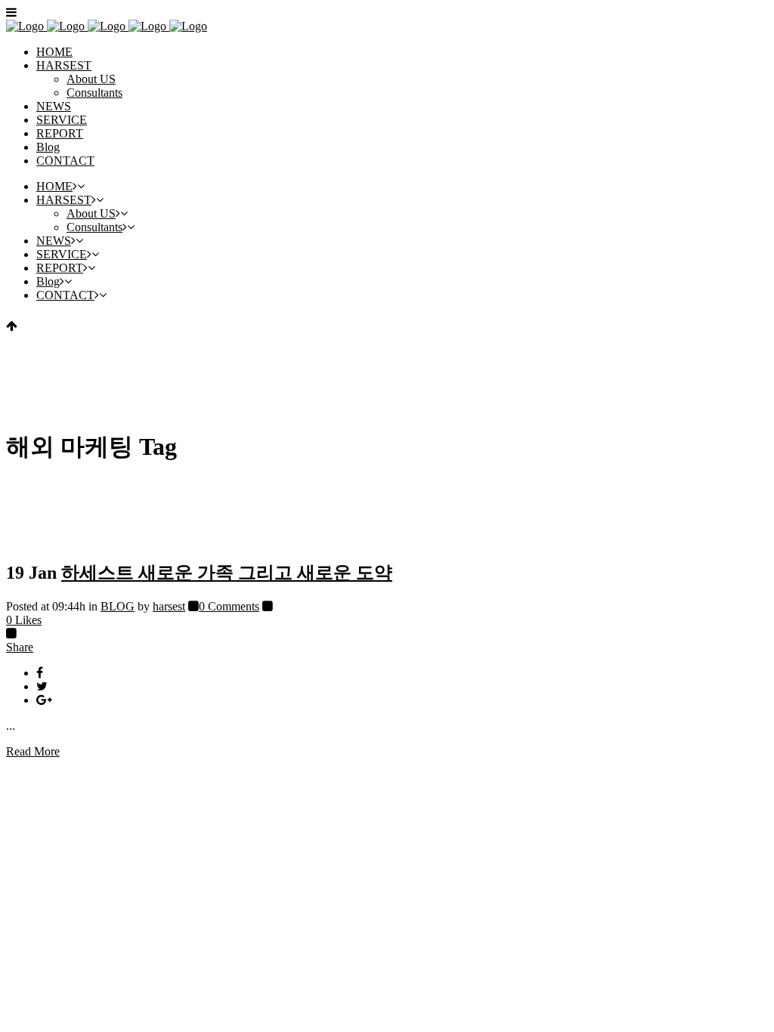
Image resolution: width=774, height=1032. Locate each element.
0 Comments (229, 606)
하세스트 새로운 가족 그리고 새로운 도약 (226, 572)
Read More (33, 751)
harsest (169, 606)
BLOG (118, 606)
